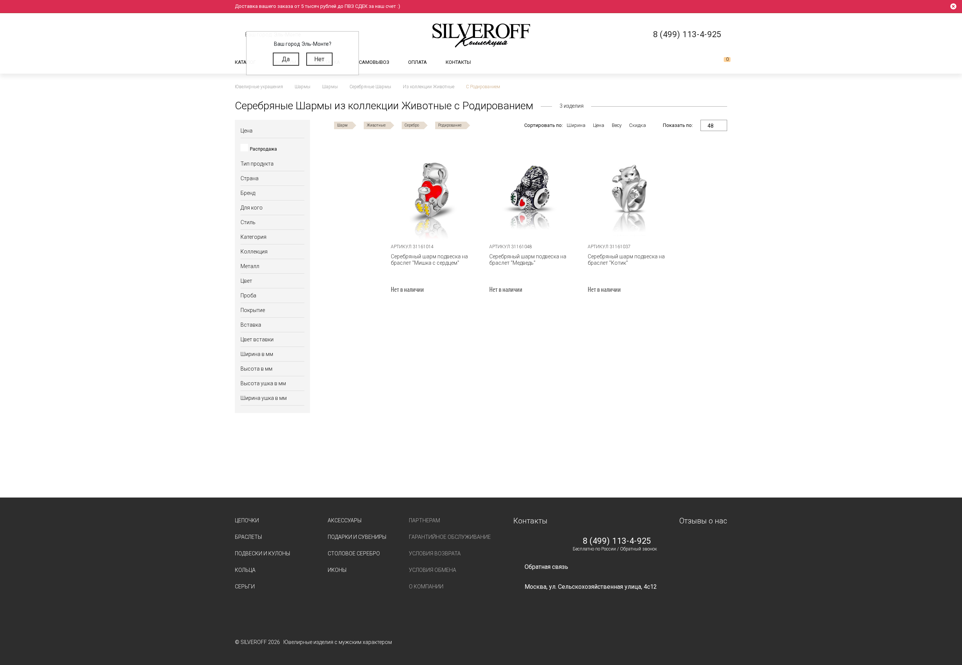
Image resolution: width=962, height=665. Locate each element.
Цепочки (247, 520)
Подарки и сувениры (357, 537)
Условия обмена (432, 570)
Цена (598, 125)
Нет (319, 59)
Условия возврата (435, 553)
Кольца (245, 570)
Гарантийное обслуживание (450, 537)
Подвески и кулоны (262, 553)
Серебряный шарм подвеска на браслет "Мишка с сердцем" (429, 259)
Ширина (576, 125)
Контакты (458, 62)
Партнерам (424, 520)
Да (286, 59)
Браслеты (248, 537)
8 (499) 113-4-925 (617, 541)
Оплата (417, 62)
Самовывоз (374, 62)
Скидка (637, 125)
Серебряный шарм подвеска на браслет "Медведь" (527, 259)
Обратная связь (546, 566)
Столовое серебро (354, 553)
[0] (721, 62)
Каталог (245, 62)
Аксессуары (345, 520)
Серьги (245, 587)
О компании (426, 587)
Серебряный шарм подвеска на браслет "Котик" (626, 259)
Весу (617, 125)
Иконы (337, 570)
